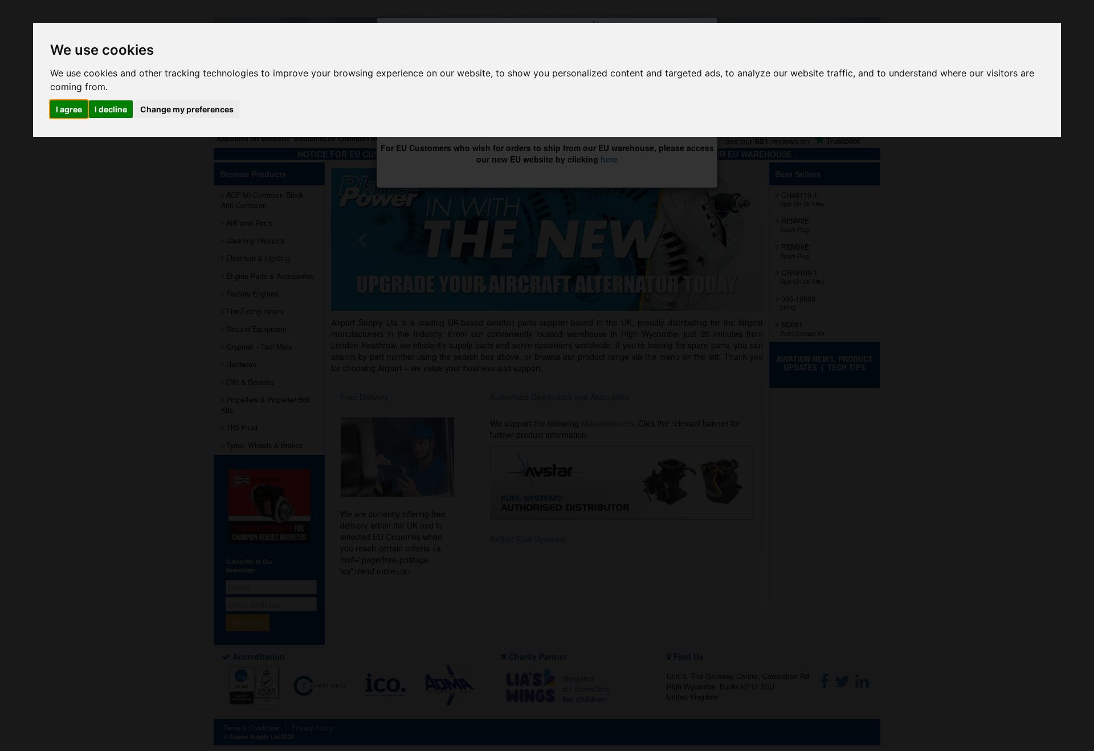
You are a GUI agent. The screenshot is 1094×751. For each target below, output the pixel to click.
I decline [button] (111, 109)
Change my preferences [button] (187, 109)
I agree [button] (69, 109)
